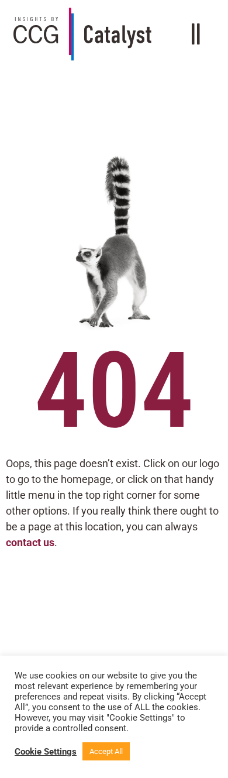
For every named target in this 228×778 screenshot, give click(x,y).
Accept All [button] (106, 751)
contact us (30, 542)
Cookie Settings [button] (46, 751)
